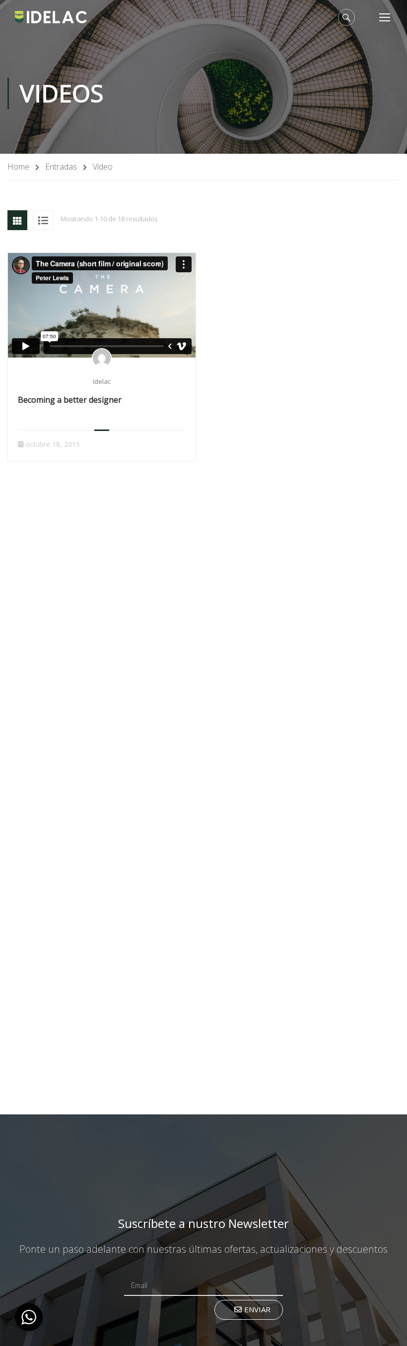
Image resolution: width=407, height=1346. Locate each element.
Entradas (61, 166)
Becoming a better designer (70, 399)
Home (18, 166)
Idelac (102, 381)
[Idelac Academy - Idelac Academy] (51, 16)
